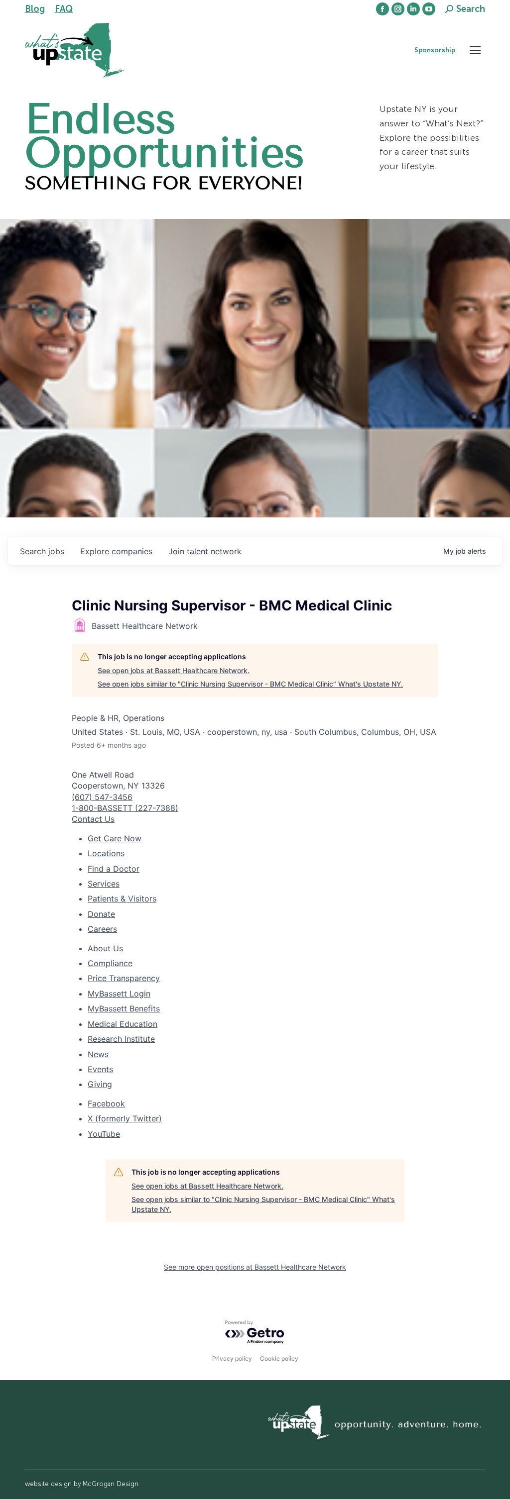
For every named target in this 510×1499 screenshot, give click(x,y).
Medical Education (122, 1024)
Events (100, 1069)
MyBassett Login (119, 994)
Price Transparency (124, 978)
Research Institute (121, 1039)
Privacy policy (232, 1358)
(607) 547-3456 (102, 797)
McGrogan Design (110, 1484)
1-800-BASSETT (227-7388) (125, 808)
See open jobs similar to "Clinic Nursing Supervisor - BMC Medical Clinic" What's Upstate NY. (250, 684)
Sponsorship (434, 50)
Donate (101, 914)
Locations (106, 853)
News (98, 1054)
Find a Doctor (113, 869)
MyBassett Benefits (124, 1008)
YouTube (104, 1134)
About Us (105, 948)
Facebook (106, 1103)
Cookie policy (279, 1358)
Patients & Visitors (122, 898)
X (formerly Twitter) (125, 1118)
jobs (42, 551)
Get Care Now (114, 838)
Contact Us (93, 819)
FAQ (64, 8)
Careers (102, 929)
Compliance (110, 963)
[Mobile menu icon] (475, 50)
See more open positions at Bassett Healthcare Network (255, 1267)
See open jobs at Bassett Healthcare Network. (174, 670)
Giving (100, 1084)
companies (116, 551)
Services (104, 884)
